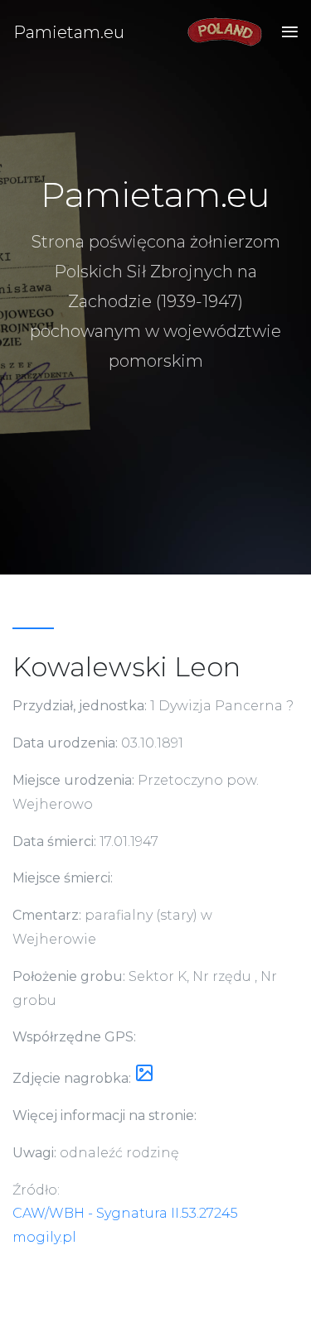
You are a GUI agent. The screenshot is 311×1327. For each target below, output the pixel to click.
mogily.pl (44, 1237)
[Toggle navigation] (285, 33)
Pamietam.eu (68, 32)
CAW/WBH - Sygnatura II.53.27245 (125, 1213)
